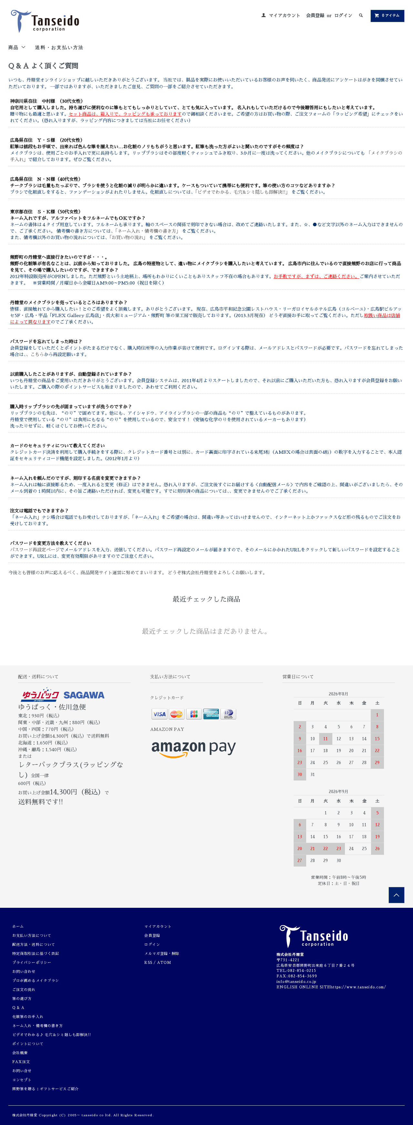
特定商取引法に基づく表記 (35, 953)
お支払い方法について (31, 935)
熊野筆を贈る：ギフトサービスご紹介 (45, 1089)
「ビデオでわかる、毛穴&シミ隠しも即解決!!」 (243, 192)
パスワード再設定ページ (35, 550)
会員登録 (315, 15)
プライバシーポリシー (31, 963)
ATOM (164, 963)
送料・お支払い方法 (59, 47)
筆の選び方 (22, 999)
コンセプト (22, 1080)
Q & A (18, 1008)
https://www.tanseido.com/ (358, 987)
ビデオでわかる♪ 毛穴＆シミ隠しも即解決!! (51, 1035)
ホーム (18, 926)
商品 (14, 47)
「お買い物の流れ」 (129, 237)
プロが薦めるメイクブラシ (35, 981)
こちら (37, 354)
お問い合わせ (24, 972)
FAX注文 (21, 1062)
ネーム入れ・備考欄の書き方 (37, 1026)
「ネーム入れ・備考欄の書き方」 (148, 231)
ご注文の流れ (24, 990)
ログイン (343, 15)
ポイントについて (28, 1044)
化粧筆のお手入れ (28, 1017)
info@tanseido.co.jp (296, 982)
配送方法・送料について (33, 944)
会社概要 (20, 1053)
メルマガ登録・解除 (161, 953)
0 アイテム (390, 15)
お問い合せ (22, 1071)
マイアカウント (284, 15)
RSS (148, 963)
